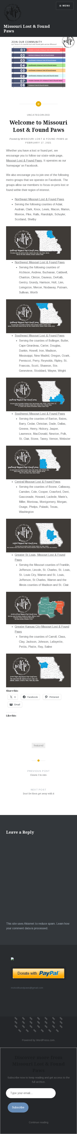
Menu (66, 5)
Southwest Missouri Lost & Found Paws (40, 413)
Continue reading (38, 1122)
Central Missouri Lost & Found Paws (37, 481)
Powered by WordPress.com (38, 1040)
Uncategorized (38, 115)
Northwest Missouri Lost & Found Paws (40, 262)
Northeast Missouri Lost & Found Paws (39, 199)
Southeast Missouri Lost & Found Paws (39, 335)
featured (38, 745)
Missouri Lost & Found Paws (27, 28)
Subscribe (18, 1107)
